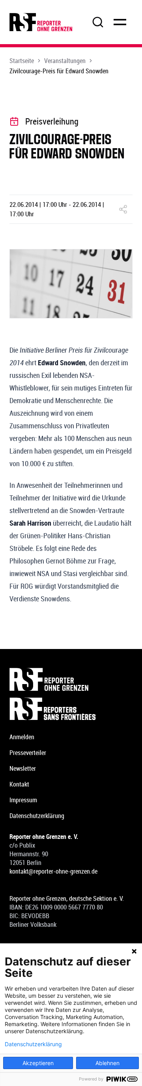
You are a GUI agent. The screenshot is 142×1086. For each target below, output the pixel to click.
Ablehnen (107, 1063)
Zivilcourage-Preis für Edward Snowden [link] (58, 71)
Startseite (21, 61)
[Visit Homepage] (71, 679)
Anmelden (21, 737)
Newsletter (22, 768)
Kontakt (19, 784)
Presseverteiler (27, 753)
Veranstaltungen (65, 61)
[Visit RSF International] (71, 708)
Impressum (23, 800)
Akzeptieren (38, 1063)
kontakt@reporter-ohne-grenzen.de (53, 871)
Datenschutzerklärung (36, 816)
